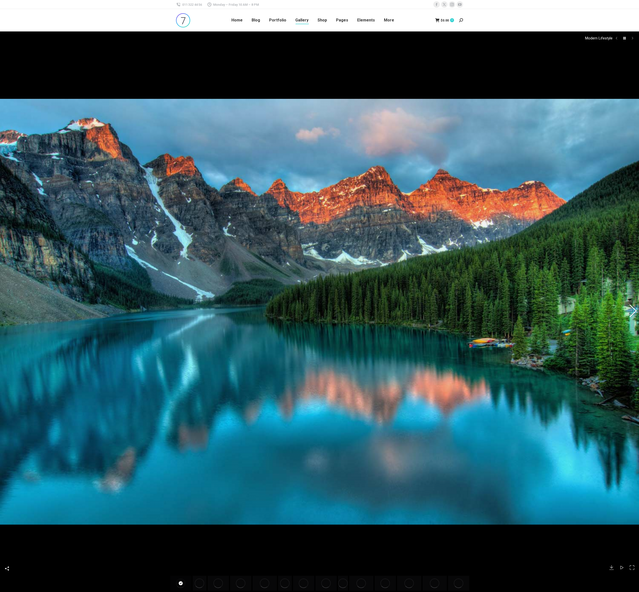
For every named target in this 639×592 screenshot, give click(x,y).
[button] (8, 311)
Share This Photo (6, 568)
